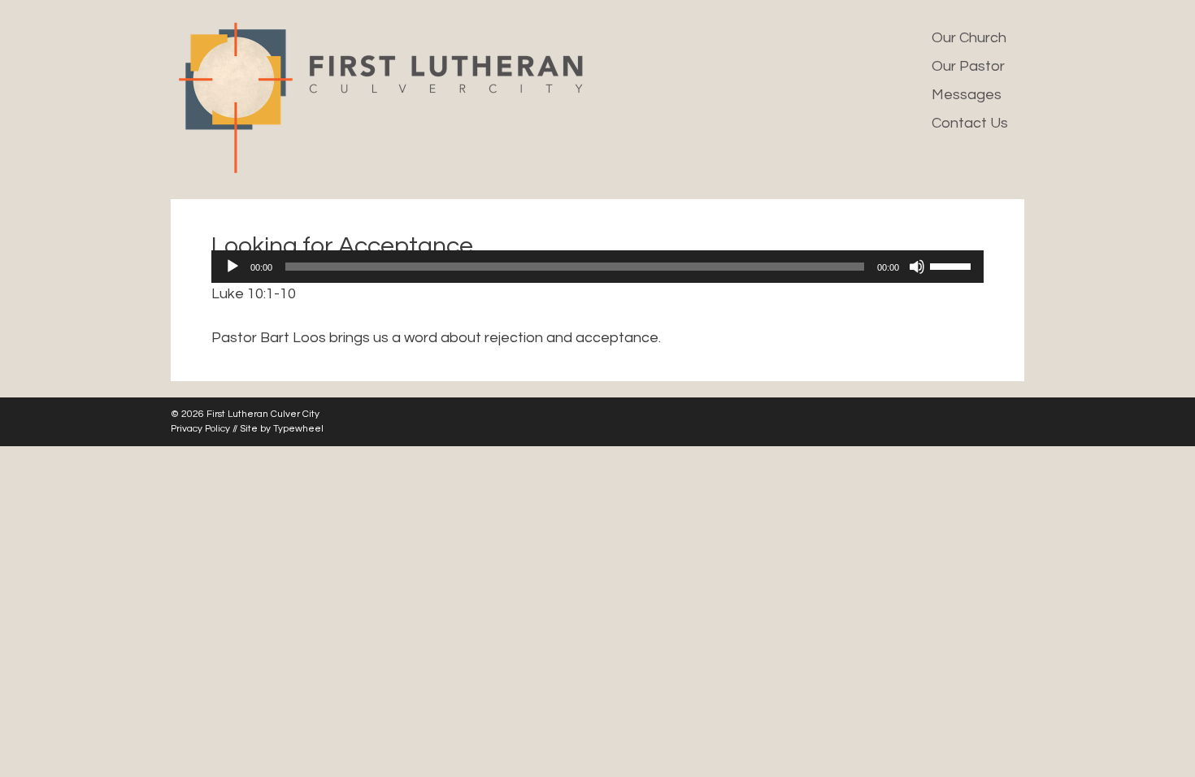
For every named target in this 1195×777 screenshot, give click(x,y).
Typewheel (298, 428)
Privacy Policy (200, 428)
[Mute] (917, 266)
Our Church (969, 38)
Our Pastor (968, 66)
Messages (967, 94)
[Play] (232, 266)
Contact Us (970, 123)
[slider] (953, 265)
